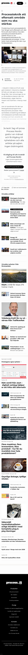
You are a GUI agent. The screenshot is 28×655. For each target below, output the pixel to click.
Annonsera (14, 597)
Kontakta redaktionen (14, 625)
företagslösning (19, 179)
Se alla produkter (14, 600)
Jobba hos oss (14, 630)
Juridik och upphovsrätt (14, 611)
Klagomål (14, 614)
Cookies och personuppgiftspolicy (14, 608)
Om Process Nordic (14, 633)
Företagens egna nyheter (11, 362)
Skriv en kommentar (20, 187)
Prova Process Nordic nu (14, 167)
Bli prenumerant (14, 592)
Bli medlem (14, 594)
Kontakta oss (14, 627)
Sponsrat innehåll (14, 617)
